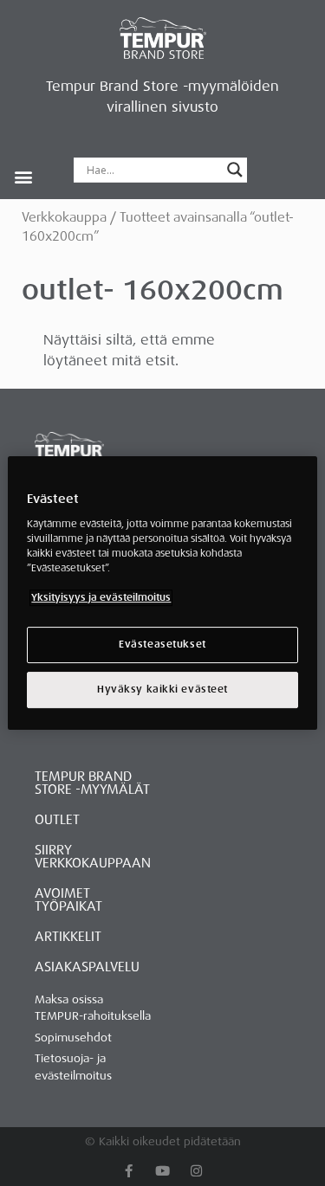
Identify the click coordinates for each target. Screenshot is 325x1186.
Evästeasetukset (162, 644)
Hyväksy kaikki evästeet (162, 689)
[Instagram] (196, 1170)
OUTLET (57, 819)
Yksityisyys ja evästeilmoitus (101, 597)
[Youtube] (162, 1170)
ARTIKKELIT (68, 936)
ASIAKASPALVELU (87, 967)
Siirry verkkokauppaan (93, 856)
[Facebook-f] (128, 1170)
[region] (162, 593)
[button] (23, 176)
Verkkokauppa (64, 217)
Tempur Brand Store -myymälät (92, 783)
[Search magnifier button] (235, 170)
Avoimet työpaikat (68, 900)
